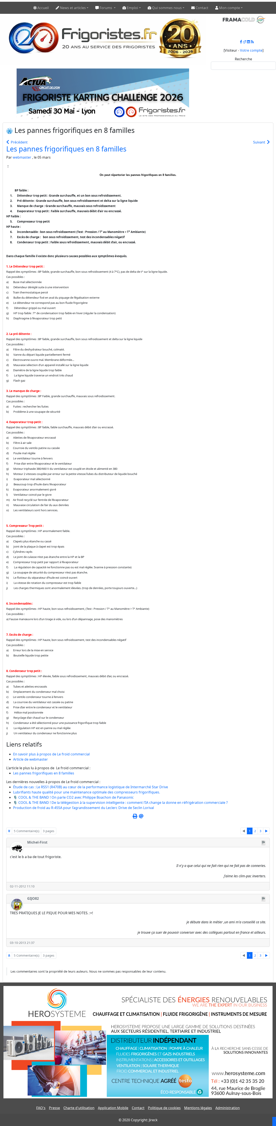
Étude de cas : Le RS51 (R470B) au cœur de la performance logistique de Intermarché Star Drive (90, 787)
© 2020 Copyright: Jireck (138, 1120)
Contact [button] (201, 7)
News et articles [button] (72, 7)
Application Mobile (113, 1107)
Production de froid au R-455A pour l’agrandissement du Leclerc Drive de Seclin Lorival (83, 807)
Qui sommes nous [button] (166, 7)
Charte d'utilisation (78, 1107)
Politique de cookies (164, 1107)
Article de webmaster (30, 759)
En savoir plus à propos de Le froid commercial (51, 754)
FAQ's (40, 1107)
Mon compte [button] (229, 7)
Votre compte (251, 50)
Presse (54, 1107)
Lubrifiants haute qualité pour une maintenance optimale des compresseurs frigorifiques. (86, 792)
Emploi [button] (132, 7)
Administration (227, 1107)
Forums (106, 7)
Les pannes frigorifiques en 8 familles (66, 148)
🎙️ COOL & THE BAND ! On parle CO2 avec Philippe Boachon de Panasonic (73, 797)
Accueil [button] (42, 7)
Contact (138, 1107)
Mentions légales (198, 1107)
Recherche (243, 59)
